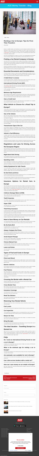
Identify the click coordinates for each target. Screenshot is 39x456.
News (8, 37)
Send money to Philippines (5, 433)
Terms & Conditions (29, 428)
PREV (5, 376)
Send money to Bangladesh (5, 429)
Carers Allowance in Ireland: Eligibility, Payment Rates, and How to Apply (19, 401)
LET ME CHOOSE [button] (20, 445)
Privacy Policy (28, 429)
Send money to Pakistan (4, 428)
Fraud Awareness (29, 432)
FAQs (27, 430)
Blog (5, 37)
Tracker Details (15, 450)
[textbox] (19, 388)
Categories (5, 385)
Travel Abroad (6, 373)
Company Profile (29, 431)
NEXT (33, 376)
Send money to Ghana (4, 432)
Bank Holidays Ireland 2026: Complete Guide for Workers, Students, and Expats (20, 406)
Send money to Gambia (4, 430)
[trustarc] (29, 450)
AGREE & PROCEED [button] (20, 448)
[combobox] (19, 388)
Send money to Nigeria (4, 431)
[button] (31, 435)
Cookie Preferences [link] (3, 455)
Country (5, 392)
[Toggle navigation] (37, 1)
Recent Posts (6, 399)
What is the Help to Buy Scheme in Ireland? (15, 410)
